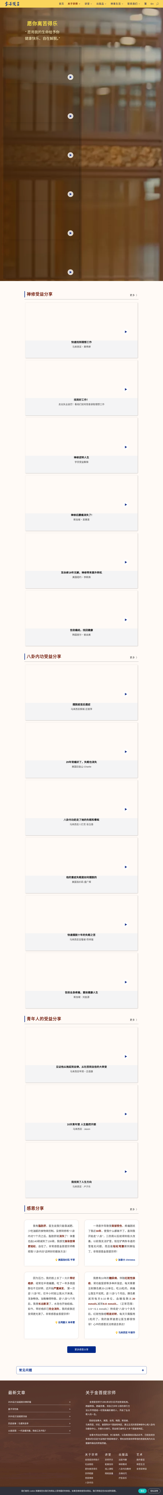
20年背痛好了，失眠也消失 (81, 762)
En (152, 4)
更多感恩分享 (81, 1349)
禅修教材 (123, 1464)
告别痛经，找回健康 (81, 630)
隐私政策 (154, 1491)
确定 (142, 1491)
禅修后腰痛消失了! (81, 515)
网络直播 (109, 1473)
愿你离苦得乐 (91, 1469)
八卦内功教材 (125, 1469)
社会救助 (89, 1464)
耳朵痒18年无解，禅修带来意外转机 (81, 572)
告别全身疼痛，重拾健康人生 (81, 992)
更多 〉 (134, 295)
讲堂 (87, 4)
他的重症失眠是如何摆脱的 (81, 877)
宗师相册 (89, 1473)
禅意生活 (116, 4)
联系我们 (132, 4)
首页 (61, 4)
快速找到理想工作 (81, 342)
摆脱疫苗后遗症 (81, 704)
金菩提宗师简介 (92, 1460)
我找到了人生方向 (81, 1182)
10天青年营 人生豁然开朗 (81, 1124)
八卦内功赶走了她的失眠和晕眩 (81, 819)
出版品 (100, 4)
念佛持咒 (123, 1473)
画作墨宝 (141, 1460)
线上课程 (109, 1469)
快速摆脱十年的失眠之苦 (81, 935)
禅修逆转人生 (81, 457)
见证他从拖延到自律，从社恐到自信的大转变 (81, 1066)
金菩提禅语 (142, 1469)
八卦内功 (89, 1483)
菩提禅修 (89, 1478)
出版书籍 (123, 1460)
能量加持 (109, 1464)
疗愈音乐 (123, 1478)
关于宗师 (73, 4)
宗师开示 (109, 1460)
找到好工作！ (81, 399)
